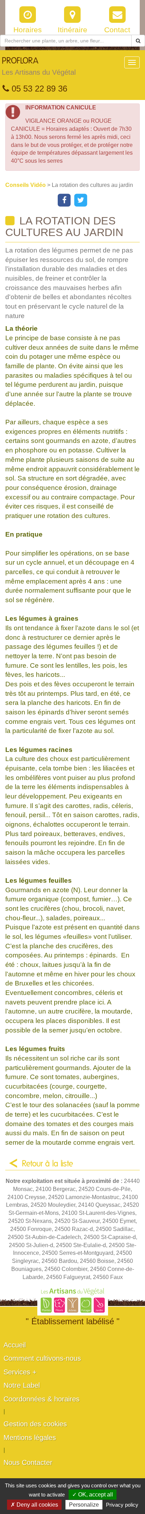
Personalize (84, 1505)
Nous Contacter (28, 1462)
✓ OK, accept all (92, 1495)
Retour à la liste (47, 1164)
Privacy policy (122, 1505)
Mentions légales (30, 1437)
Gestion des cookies (35, 1424)
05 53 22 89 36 (38, 88)
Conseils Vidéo (26, 185)
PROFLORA (39, 66)
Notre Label (22, 1385)
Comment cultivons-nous (42, 1358)
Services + (20, 1372)
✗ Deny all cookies (34, 1505)
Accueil (15, 1345)
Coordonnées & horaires (42, 1399)
